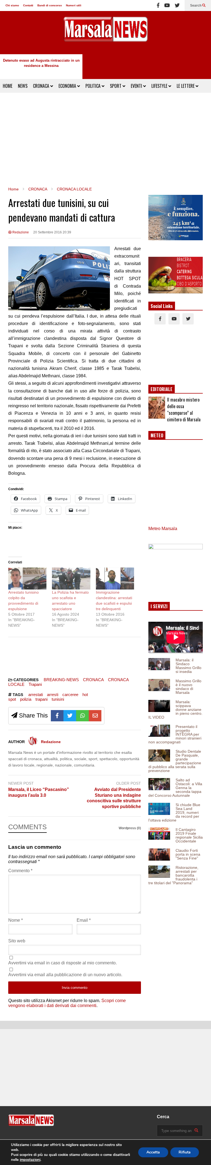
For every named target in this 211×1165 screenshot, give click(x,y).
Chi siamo (12, 5)
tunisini (58, 699)
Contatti (28, 5)
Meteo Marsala (162, 528)
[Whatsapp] (82, 715)
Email (84, 920)
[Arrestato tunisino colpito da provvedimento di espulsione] (27, 579)
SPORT (116, 86)
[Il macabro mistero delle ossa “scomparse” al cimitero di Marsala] (156, 408)
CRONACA (41, 86)
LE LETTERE (186, 86)
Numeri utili (73, 5)
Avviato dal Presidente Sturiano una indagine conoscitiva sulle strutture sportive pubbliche (114, 798)
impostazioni (30, 1159)
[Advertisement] (105, 139)
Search (196, 5)
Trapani (35, 684)
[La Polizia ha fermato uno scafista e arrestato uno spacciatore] (71, 579)
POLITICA (93, 86)
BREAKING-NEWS (61, 679)
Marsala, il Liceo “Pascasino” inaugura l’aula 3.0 (38, 792)
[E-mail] (95, 715)
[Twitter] (177, 5)
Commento (20, 870)
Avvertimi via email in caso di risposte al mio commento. (62, 963)
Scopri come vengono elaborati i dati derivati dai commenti (67, 1003)
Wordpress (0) (130, 828)
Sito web (16, 940)
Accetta (153, 1152)
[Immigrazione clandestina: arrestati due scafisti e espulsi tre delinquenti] (115, 579)
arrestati (35, 694)
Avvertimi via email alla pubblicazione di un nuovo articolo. (65, 974)
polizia (25, 699)
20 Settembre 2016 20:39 (52, 232)
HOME (7, 86)
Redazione (20, 232)
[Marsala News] (105, 33)
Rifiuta (185, 1152)
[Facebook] (158, 5)
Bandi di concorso (49, 5)
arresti (52, 694)
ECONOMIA (68, 86)
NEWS (22, 86)
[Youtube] (167, 5)
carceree (70, 694)
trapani (41, 699)
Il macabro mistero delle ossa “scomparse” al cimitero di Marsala (184, 409)
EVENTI (137, 86)
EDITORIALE (162, 389)
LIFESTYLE (159, 86)
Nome (15, 920)
